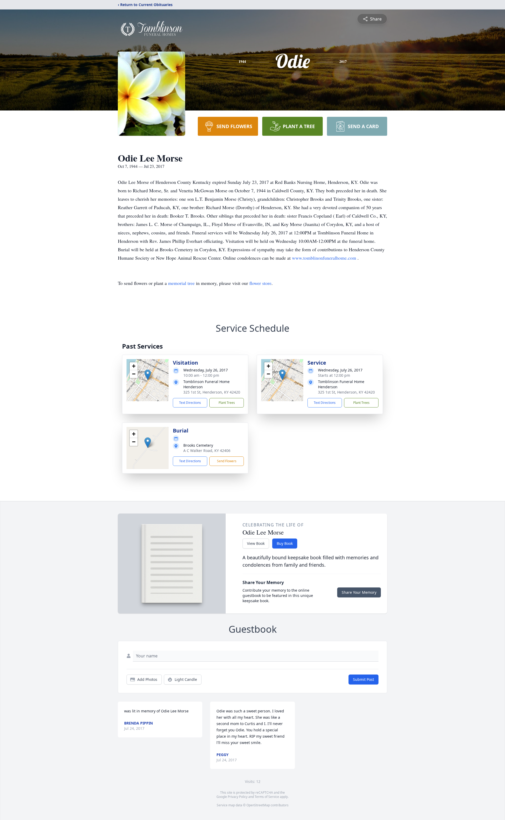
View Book (256, 543)
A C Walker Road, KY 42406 (206, 450)
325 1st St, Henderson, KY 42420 (211, 392)
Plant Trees (227, 402)
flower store (260, 283)
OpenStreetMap (258, 805)
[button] (147, 374)
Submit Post (363, 679)
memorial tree (181, 283)
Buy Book (285, 543)
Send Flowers (226, 461)
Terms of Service (267, 796)
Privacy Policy (238, 796)
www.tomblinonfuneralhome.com (324, 258)
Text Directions (190, 402)
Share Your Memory (359, 592)
